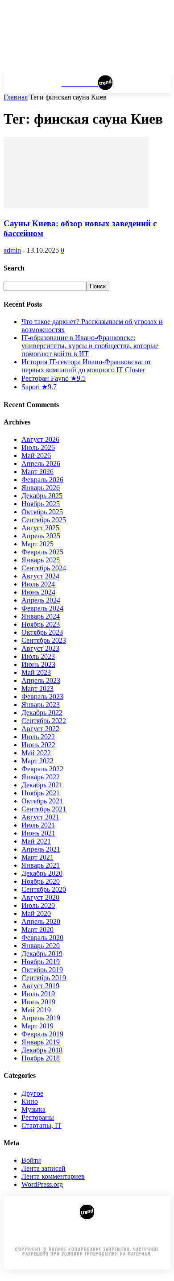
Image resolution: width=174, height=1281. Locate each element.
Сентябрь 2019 (43, 978)
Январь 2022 (40, 777)
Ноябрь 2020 (40, 881)
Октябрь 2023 (42, 632)
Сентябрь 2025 (43, 520)
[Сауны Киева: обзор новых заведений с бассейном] (76, 206)
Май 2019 (36, 1010)
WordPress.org (42, 1184)
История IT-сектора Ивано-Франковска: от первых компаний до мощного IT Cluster (86, 366)
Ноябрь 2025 (40, 503)
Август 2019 (40, 986)
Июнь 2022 (38, 745)
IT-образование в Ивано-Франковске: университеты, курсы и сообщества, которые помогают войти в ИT (89, 346)
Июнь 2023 (38, 664)
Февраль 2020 (42, 937)
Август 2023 (40, 648)
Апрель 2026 (40, 463)
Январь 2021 (40, 865)
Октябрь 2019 (42, 969)
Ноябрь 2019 (40, 961)
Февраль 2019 (42, 1034)
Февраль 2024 (42, 608)
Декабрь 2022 (41, 712)
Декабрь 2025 (41, 495)
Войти (31, 1160)
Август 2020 (40, 897)
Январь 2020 (40, 945)
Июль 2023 (38, 656)
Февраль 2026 (42, 479)
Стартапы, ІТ (41, 1125)
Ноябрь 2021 (40, 793)
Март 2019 (37, 1026)
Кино (29, 1101)
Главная (16, 97)
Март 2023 (37, 688)
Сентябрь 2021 (43, 809)
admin (12, 250)
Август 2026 (40, 439)
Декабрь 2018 (41, 1050)
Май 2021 (36, 841)
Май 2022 (36, 753)
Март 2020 (37, 929)
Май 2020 (36, 913)
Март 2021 (37, 857)
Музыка (33, 1109)
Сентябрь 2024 (43, 568)
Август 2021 (40, 817)
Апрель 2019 (40, 1018)
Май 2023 (36, 672)
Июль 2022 (38, 736)
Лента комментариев (53, 1176)
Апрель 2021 (40, 849)
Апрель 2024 (40, 600)
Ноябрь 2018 (40, 1058)
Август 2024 (40, 576)
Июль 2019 (38, 994)
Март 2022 (37, 761)
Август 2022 (40, 728)
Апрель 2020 (40, 921)
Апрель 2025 (40, 536)
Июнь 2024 (38, 592)
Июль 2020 (38, 905)
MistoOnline (136, 1236)
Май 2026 (36, 455)
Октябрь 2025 (42, 512)
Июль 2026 (38, 447)
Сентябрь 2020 (43, 889)
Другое (32, 1093)
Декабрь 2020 (41, 873)
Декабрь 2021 (41, 785)
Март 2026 (37, 471)
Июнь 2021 (38, 833)
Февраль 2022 (42, 769)
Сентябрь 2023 (43, 640)
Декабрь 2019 (41, 953)
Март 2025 (37, 544)
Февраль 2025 (42, 552)
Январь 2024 (40, 616)
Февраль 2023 (42, 696)
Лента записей (43, 1168)
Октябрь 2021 (42, 801)
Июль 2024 (38, 584)
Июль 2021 (38, 825)
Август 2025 (40, 528)
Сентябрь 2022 (43, 720)
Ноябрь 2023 (40, 624)
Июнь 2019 (38, 1002)
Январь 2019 (40, 1042)
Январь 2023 (40, 704)
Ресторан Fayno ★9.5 (53, 378)
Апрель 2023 (40, 680)
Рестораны (37, 1117)
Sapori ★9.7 (39, 387)
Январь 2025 (40, 560)
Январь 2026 (40, 487)
